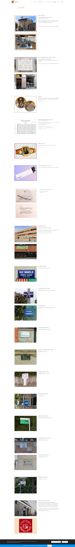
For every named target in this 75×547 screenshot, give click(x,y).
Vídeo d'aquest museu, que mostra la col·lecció (48, 26)
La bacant (52, 167)
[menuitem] (34, 2)
